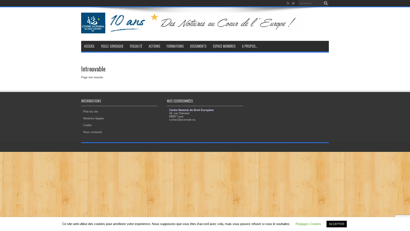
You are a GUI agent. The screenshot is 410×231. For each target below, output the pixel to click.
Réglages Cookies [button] (308, 224)
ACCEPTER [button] (336, 224)
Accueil (89, 46)
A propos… (249, 46)
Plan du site (90, 111)
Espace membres (224, 46)
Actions (154, 46)
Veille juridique (112, 46)
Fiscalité (136, 46)
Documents (198, 46)
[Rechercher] (325, 3)
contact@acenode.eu (182, 119)
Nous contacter (92, 132)
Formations (175, 46)
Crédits (87, 125)
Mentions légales (93, 118)
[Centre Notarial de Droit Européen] (196, 30)
